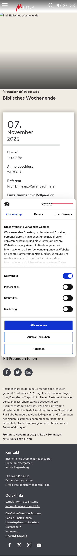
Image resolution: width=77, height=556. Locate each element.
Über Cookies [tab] (63, 214)
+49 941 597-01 (20, 475)
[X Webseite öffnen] (19, 545)
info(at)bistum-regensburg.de (31, 484)
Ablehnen (39, 348)
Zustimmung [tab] (14, 214)
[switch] (68, 287)
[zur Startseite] (26, 8)
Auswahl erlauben (38, 336)
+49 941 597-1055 (22, 480)
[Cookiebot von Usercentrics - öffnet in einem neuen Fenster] (57, 204)
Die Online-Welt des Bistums (23, 513)
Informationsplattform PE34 (22, 506)
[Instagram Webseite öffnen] (29, 545)
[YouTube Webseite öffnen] (39, 545)
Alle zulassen (38, 325)
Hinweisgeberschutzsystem (22, 522)
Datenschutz (13, 526)
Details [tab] (38, 214)
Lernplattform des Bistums (21, 501)
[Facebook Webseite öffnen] (9, 545)
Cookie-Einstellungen (18, 517)
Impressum (12, 531)
